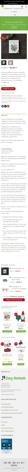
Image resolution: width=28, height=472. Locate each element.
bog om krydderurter (9, 101)
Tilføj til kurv (8, 88)
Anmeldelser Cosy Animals (9, 410)
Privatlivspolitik (6, 404)
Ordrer (3, 425)
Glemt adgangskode (7, 431)
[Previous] (3, 46)
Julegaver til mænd (17, 97)
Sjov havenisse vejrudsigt (21, 325)
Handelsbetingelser (7, 407)
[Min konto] (26, 6)
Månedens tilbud (18, 98)
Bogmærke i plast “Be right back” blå (7, 355)
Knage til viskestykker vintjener (21, 356)
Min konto (4, 422)
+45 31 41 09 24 (10, 391)
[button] (2, 6)
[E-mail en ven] (5, 106)
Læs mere (20, 364)
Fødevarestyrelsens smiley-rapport (12, 413)
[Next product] (12, 27)
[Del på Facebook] (2, 106)
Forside (3, 24)
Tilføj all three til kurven (14, 300)
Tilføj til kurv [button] (7, 331)
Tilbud (24, 98)
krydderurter (4, 102)
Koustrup (3, 98)
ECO (12, 95)
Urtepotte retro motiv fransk (7, 325)
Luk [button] (19, 3)
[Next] (24, 46)
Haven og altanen (21, 24)
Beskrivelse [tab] (4, 115)
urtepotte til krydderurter (9, 247)
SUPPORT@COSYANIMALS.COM (13, 390)
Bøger (8, 95)
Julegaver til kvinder (6, 97)
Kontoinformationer (7, 428)
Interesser (11, 24)
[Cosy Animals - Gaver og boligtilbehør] (12, 6)
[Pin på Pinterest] (8, 106)
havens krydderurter (20, 101)
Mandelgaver (9, 98)
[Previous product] (15, 27)
